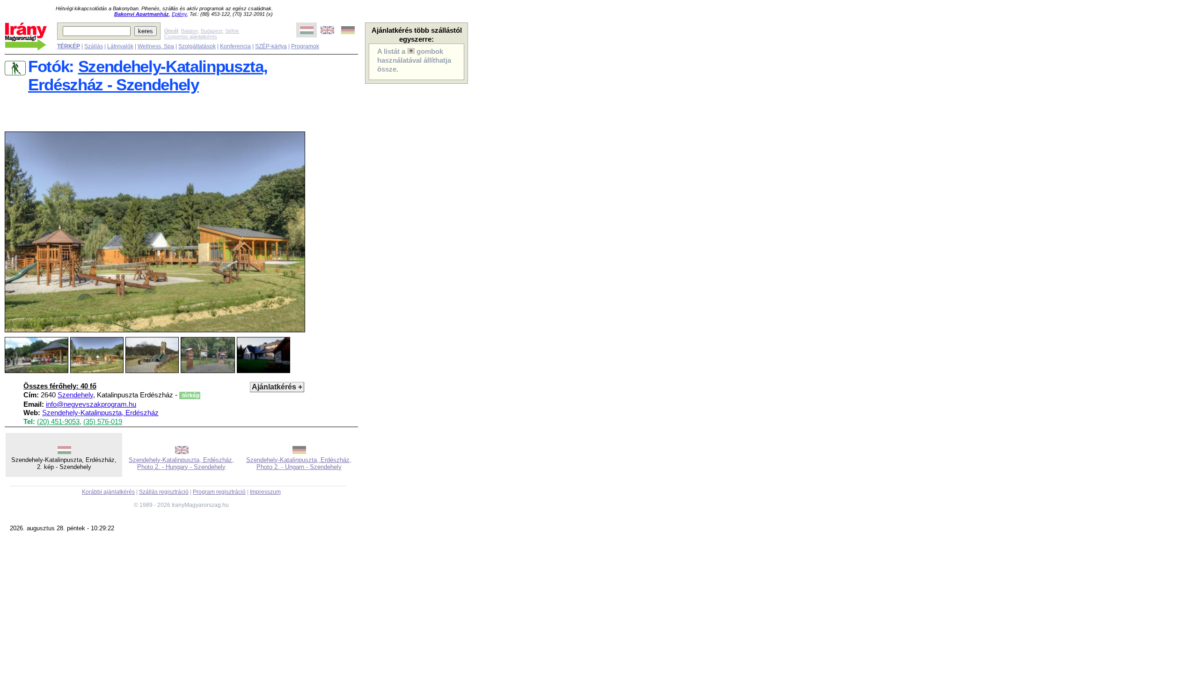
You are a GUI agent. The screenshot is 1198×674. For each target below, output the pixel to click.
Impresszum (265, 492)
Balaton (189, 31)
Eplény (179, 14)
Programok (305, 46)
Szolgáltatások (197, 46)
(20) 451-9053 (58, 421)
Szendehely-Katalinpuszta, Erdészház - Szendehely (147, 76)
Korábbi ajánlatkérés (108, 492)
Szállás (93, 46)
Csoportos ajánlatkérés (190, 36)
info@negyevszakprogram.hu (91, 404)
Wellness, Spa (156, 46)
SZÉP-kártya (271, 46)
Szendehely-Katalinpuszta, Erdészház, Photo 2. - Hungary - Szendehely (181, 463)
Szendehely (75, 395)
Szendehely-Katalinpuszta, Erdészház (100, 413)
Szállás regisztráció (164, 492)
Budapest (211, 31)
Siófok (232, 31)
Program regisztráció (219, 492)
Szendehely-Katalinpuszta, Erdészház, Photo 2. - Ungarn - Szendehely (298, 463)
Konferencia (235, 46)
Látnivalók (120, 46)
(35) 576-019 (102, 421)
